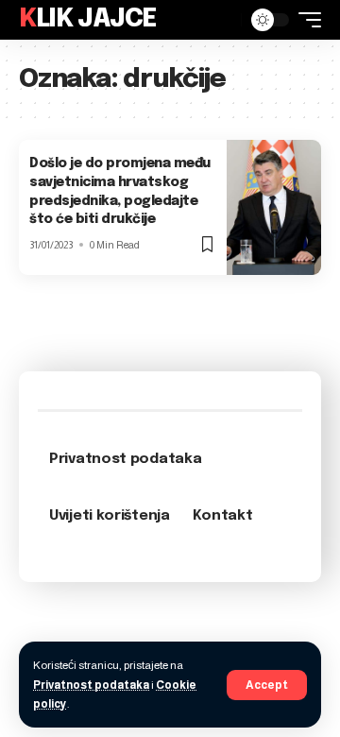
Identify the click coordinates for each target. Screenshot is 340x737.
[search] (222, 19)
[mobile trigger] (305, 19)
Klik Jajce (88, 19)
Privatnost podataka (91, 685)
